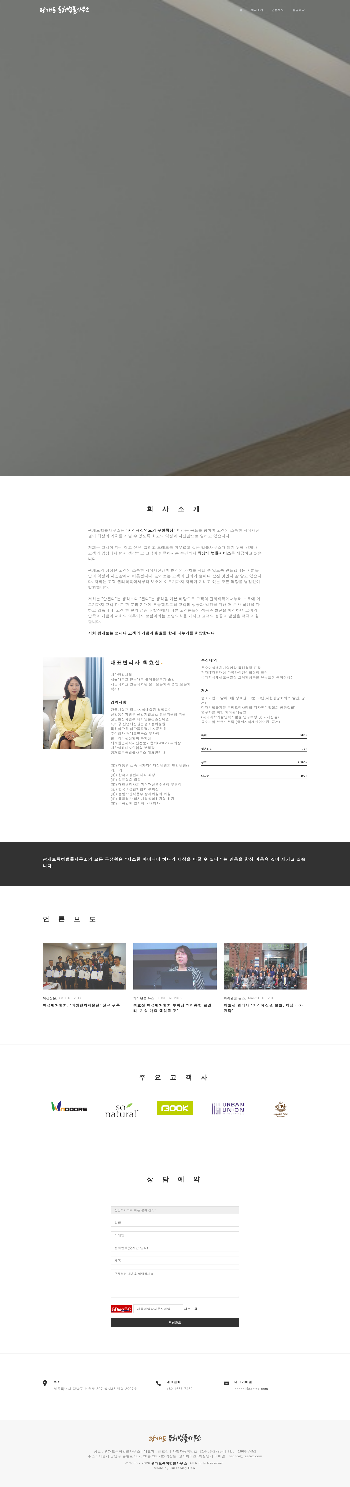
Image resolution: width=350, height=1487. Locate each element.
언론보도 (278, 10)
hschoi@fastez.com (251, 1389)
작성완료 (175, 1322)
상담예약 (298, 10)
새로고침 (190, 1309)
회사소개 (257, 10)
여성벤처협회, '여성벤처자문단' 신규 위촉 (81, 1005)
